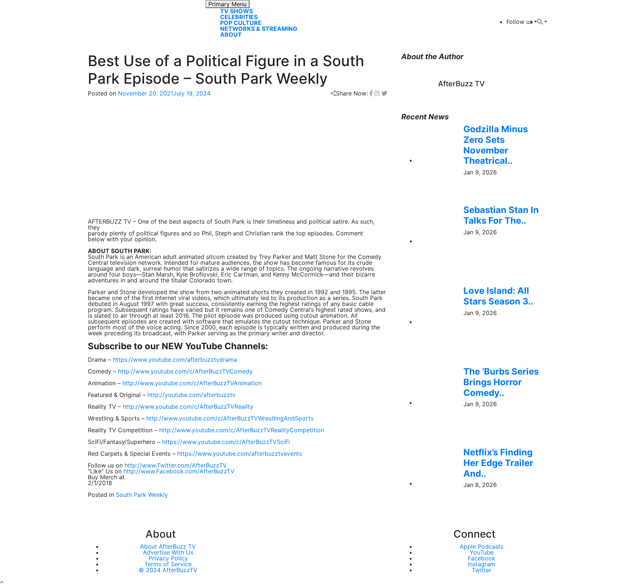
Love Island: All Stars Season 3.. (498, 296)
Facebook (481, 558)
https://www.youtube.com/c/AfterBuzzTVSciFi (226, 441)
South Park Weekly (142, 494)
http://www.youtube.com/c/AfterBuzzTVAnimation (192, 383)
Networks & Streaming (258, 28)
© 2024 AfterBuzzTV (168, 570)
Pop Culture (241, 22)
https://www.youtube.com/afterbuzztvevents (239, 453)
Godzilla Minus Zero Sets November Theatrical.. (495, 145)
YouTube (482, 552)
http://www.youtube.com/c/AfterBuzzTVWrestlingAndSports (229, 418)
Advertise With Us (168, 552)
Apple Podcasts (481, 546)
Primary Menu (227, 4)
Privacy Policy (168, 558)
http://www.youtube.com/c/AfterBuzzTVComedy (185, 371)
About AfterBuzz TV (168, 546)
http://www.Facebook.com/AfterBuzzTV (178, 471)
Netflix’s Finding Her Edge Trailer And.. (498, 463)
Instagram (481, 564)
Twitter (481, 570)
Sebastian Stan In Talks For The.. (501, 215)
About (231, 34)
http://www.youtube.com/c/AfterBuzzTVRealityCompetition (241, 430)
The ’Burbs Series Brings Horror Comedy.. (501, 382)
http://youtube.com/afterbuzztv (191, 394)
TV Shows (236, 11)
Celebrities (239, 17)
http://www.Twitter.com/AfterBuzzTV (176, 465)
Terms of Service (167, 564)
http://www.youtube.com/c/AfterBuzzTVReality (188, 406)
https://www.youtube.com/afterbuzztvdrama (175, 359)
